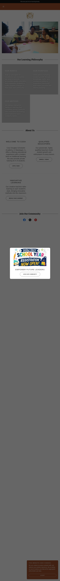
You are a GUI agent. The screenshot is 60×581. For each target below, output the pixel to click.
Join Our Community (30, 274)
